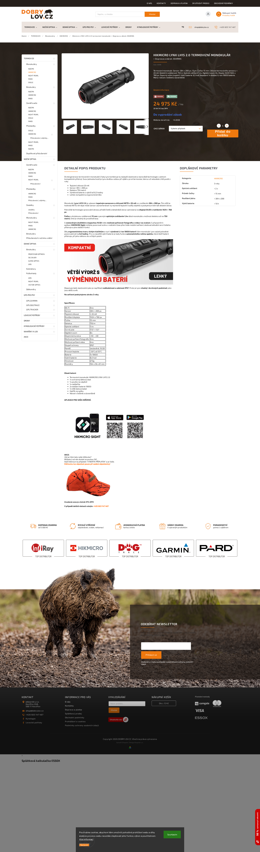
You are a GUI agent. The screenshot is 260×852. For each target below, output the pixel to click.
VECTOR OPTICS (34, 285)
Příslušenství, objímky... (39, 138)
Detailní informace (161, 90)
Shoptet (125, 742)
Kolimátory (31, 269)
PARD (30, 79)
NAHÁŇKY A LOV (31, 331)
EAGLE (30, 82)
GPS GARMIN (31, 301)
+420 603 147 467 (34, 714)
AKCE (26, 337)
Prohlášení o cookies (75, 721)
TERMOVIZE (29, 58)
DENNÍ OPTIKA (30, 244)
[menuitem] (32, 27)
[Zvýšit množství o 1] (227, 126)
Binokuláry (31, 87)
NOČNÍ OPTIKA (30, 159)
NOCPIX (31, 69)
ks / (164, 703)
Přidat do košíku (222, 133)
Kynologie (31, 718)
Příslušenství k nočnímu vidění (39, 238)
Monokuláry (31, 64)
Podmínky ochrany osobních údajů (82, 725)
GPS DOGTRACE (33, 305)
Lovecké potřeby (34, 722)
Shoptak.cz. (139, 742)
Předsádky (30, 126)
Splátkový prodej (200, 3)
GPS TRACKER (32, 309)
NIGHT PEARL (33, 75)
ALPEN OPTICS (33, 261)
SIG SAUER (32, 257)
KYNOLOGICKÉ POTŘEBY (34, 326)
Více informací (86, 839)
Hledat (152, 14)
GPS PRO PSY (29, 295)
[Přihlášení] (209, 14)
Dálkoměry (31, 289)
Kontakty (161, 3)
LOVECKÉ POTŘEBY (32, 315)
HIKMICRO (32, 72)
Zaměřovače (31, 103)
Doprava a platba (179, 3)
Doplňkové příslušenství (36, 153)
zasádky (31, 210)
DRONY (27, 321)
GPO (29, 264)
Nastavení (84, 845)
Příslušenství (35, 184)
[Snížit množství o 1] (219, 126)
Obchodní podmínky (223, 3)
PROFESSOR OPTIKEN (36, 254)
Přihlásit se (151, 655)
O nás (149, 3)
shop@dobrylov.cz (35, 711)
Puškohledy (31, 273)
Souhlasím (172, 834)
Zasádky (30, 205)
